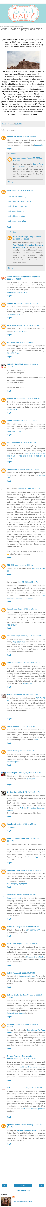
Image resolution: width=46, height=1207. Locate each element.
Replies (13, 154)
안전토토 (35, 568)
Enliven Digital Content (16, 995)
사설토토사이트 (19, 642)
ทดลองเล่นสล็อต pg (27, 976)
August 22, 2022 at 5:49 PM (28, 927)
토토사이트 (31, 456)
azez (9, 191)
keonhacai (11, 824)
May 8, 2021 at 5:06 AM (24, 565)
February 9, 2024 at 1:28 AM (25, 1058)
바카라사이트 (28, 683)
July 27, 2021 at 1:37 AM (27, 609)
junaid (9, 420)
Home (23, 1186)
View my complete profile (22, 1201)
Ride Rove (11, 895)
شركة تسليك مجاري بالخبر (16, 221)
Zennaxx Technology (16, 838)
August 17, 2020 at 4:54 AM (27, 303)
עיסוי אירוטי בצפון (20, 331)
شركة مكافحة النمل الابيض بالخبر (19, 201)
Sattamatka (38, 145)
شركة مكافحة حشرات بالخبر (17, 196)
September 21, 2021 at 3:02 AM (28, 636)
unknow (10, 663)
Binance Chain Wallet (35, 957)
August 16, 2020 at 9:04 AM (22, 191)
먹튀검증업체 (12, 625)
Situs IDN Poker (13, 353)
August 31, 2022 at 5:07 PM (24, 973)
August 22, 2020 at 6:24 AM (22, 342)
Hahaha (10, 694)
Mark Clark (11, 943)
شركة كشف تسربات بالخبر (17, 206)
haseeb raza (12, 609)
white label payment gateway (33, 1109)
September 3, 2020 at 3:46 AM (28, 398)
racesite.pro (12, 773)
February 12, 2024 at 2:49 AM (30, 1088)
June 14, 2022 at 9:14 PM (31, 870)
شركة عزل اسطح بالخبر (16, 211)
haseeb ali (11, 137)
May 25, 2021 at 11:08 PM (28, 582)
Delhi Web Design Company (25, 237)
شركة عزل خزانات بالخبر (16, 216)
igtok (36, 740)
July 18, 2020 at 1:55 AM (26, 137)
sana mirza (11, 325)
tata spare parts (19, 158)
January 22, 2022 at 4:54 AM (24, 751)
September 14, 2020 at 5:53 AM (23, 442)
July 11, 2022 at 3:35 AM (26, 895)
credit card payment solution (32, 1067)
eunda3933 (11, 927)
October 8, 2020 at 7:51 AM (28, 469)
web (9, 342)
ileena (9, 726)
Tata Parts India (13, 1024)
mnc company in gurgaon (17, 884)
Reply (9, 148)
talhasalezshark (13, 870)
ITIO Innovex (12, 1088)
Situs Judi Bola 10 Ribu (16, 314)
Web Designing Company (17, 292)
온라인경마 (31, 779)
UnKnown (11, 636)
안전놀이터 (36, 453)
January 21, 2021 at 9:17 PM (29, 489)
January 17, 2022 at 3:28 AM (24, 726)
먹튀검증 (27, 453)
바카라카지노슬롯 (33, 930)
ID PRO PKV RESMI (15, 364)
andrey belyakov (13, 762)
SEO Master (12, 469)
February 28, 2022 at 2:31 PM (29, 773)
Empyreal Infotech (14, 898)
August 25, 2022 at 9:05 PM (27, 943)
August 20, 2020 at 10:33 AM (28, 325)
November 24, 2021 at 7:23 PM (26, 694)
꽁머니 (15, 456)
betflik (9, 973)
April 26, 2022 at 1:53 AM (26, 824)
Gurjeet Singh (13, 792)
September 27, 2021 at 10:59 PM (27, 663)
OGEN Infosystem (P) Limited (19, 276)
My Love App (33, 857)
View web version (23, 1190)
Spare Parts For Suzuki (16, 1125)
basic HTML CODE (14, 431)
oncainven (11, 827)
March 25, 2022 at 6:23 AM (29, 792)
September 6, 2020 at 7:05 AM (25, 420)
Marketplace (12, 409)
